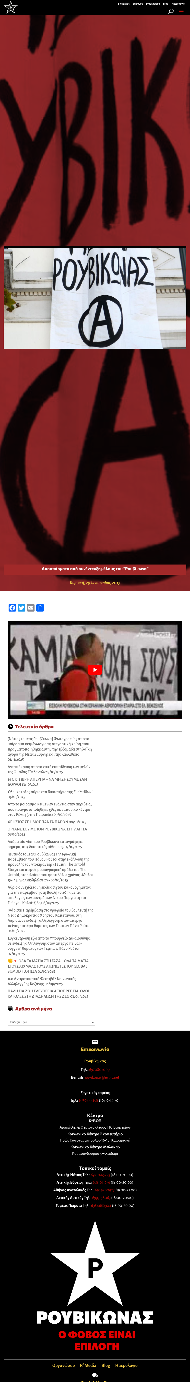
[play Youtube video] (95, 670)
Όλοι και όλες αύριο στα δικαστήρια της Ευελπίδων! (50, 792)
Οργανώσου (63, 1366)
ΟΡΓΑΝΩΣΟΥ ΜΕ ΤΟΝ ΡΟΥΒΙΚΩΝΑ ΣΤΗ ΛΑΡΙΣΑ (47, 829)
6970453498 (88, 1100)
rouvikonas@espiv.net (101, 1078)
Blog (105, 1366)
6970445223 (100, 1175)
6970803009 (99, 1070)
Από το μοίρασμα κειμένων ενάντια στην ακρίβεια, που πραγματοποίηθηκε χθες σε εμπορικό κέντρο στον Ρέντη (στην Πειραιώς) (50, 809)
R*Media (88, 1366)
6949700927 (105, 1190)
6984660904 (101, 1206)
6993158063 (101, 1198)
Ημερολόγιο (126, 1366)
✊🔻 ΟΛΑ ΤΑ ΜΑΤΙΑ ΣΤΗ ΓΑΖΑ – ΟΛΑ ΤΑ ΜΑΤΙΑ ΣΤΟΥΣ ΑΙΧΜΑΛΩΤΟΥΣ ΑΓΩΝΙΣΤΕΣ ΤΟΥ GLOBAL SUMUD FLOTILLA (48, 966)
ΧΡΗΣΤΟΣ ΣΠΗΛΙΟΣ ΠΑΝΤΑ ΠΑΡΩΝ (38, 822)
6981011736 (101, 1182)
